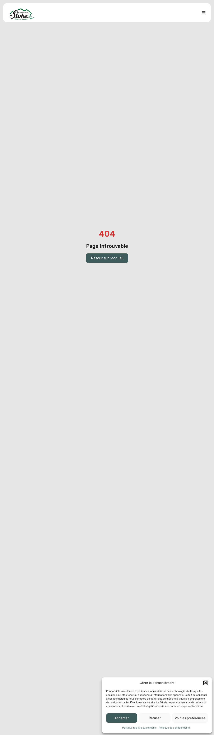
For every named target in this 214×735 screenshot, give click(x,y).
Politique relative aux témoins (139, 727)
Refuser (155, 718)
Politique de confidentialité (174, 727)
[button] (206, 683)
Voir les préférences (190, 718)
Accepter (122, 718)
